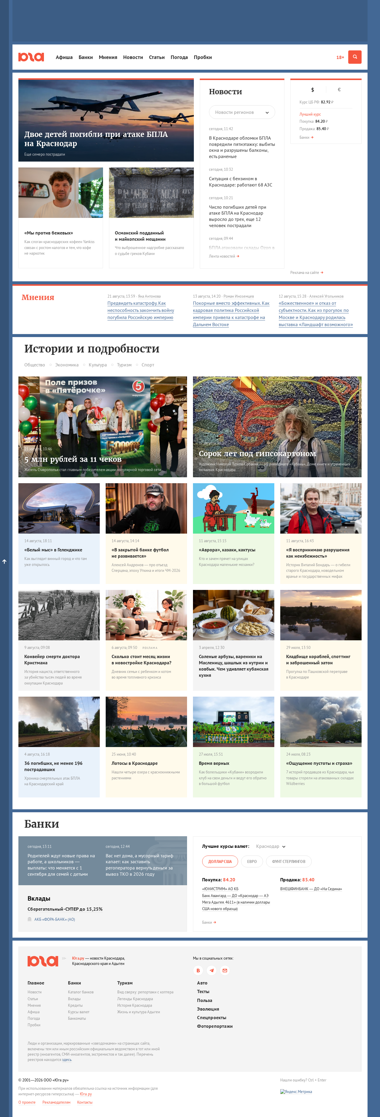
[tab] (220, 861)
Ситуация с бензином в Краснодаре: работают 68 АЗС (240, 181)
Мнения (108, 57)
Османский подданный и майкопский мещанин (140, 236)
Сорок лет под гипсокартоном (257, 453)
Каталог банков (81, 992)
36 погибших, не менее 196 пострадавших (53, 766)
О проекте (27, 1102)
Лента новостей (222, 256)
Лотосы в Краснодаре (135, 763)
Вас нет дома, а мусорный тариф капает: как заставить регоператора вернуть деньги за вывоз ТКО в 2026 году (139, 865)
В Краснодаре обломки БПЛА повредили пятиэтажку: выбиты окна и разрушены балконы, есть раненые (242, 147)
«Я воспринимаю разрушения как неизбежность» (317, 553)
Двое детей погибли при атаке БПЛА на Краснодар (96, 139)
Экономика (67, 365)
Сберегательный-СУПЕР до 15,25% (65, 909)
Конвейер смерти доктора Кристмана (52, 659)
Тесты (203, 991)
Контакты (85, 1102)
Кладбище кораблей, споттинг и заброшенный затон (318, 659)
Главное (36, 983)
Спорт (148, 365)
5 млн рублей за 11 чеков (73, 459)
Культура (98, 365)
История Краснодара (134, 1005)
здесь (67, 1059)
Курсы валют (78, 1011)
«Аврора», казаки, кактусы (227, 550)
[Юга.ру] (31, 57)
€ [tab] (339, 89)
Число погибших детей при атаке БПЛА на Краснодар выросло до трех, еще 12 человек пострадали (237, 216)
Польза (204, 1000)
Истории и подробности (91, 349)
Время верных (214, 763)
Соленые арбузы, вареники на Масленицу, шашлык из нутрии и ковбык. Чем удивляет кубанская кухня (233, 665)
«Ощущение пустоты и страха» (319, 763)
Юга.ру (78, 958)
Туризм (124, 365)
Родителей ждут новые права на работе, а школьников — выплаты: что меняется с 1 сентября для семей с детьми (61, 865)
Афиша (64, 57)
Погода (179, 57)
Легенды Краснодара (135, 998)
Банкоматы (77, 1018)
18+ (340, 57)
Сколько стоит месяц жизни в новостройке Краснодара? (141, 659)
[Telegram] (211, 970)
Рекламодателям (56, 1102)
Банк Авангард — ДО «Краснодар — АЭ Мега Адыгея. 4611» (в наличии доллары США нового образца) (236, 902)
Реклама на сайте (304, 272)
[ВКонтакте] (198, 970)
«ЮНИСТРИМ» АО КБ (220, 888)
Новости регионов (234, 112)
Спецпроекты (211, 1017)
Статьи (157, 57)
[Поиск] (355, 57)
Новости (133, 57)
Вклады (74, 998)
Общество (34, 365)
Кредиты (75, 1005)
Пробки (203, 57)
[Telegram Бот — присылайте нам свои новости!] (225, 970)
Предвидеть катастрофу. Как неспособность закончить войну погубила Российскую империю (140, 310)
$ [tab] (312, 90)
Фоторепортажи (215, 1026)
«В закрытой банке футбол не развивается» (140, 553)
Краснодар (267, 846)
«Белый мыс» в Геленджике (53, 550)
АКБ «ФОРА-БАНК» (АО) (54, 919)
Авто (202, 983)
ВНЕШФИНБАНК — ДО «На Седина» (311, 888)
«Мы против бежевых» (48, 233)
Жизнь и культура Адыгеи (138, 1011)
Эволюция (208, 1009)
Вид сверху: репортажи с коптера (145, 992)
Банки (86, 57)
